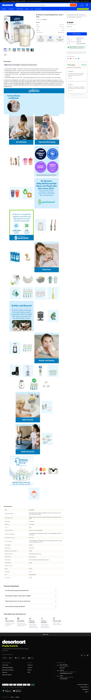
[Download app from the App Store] (17, 690)
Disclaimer (85, 689)
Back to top (45, 634)
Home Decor (11, 9)
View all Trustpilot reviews (77, 94)
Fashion (27, 9)
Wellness (4, 9)
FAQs (87, 692)
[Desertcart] (7, 5)
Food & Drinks (20, 9)
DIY (32, 9)
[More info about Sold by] (84, 38)
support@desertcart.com (66, 673)
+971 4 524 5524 (63, 678)
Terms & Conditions (83, 684)
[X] (84, 655)
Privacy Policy (84, 687)
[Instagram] (81, 655)
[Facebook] (87, 655)
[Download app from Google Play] (7, 690)
